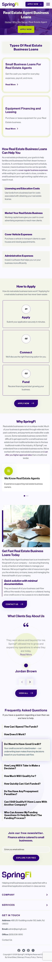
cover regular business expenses (33, 170)
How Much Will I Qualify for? (20, 776)
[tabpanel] (26, 477)
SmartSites (11, 957)
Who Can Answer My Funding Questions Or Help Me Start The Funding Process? (23, 815)
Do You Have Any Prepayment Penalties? (21, 793)
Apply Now (33, 4)
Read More (10, 84)
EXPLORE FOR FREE (26, 858)
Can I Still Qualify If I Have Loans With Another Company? (25, 803)
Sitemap (20, 957)
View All (23, 693)
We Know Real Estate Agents (22, 478)
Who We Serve (20, 22)
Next (30, 682)
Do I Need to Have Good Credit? (22, 744)
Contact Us (12, 604)
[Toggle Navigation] (48, 4)
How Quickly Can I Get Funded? (22, 783)
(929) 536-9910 (16, 934)
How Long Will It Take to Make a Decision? (22, 767)
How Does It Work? (15, 734)
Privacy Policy (30, 957)
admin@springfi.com (17, 929)
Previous (22, 682)
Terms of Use (42, 957)
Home (8, 22)
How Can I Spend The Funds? (21, 726)
